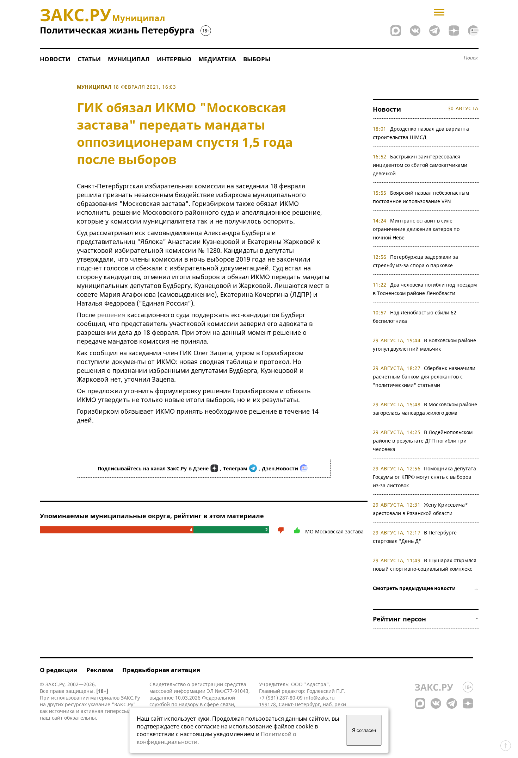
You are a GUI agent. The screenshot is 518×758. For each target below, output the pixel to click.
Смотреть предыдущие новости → (426, 588)
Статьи (89, 59)
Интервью (174, 59)
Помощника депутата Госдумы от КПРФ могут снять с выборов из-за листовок (424, 477)
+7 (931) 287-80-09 (281, 697)
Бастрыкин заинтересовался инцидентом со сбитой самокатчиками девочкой (420, 165)
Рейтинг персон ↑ (426, 619)
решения (111, 315)
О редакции (59, 670)
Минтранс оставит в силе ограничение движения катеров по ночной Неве (416, 229)
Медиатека (217, 59)
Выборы (256, 59)
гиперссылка (120, 711)
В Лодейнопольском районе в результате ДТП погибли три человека (423, 440)
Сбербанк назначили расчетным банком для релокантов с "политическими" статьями (424, 376)
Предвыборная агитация (161, 670)
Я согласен (364, 730)
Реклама (99, 670)
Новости (55, 59)
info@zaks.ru (319, 697)
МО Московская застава (334, 531)
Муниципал (129, 59)
